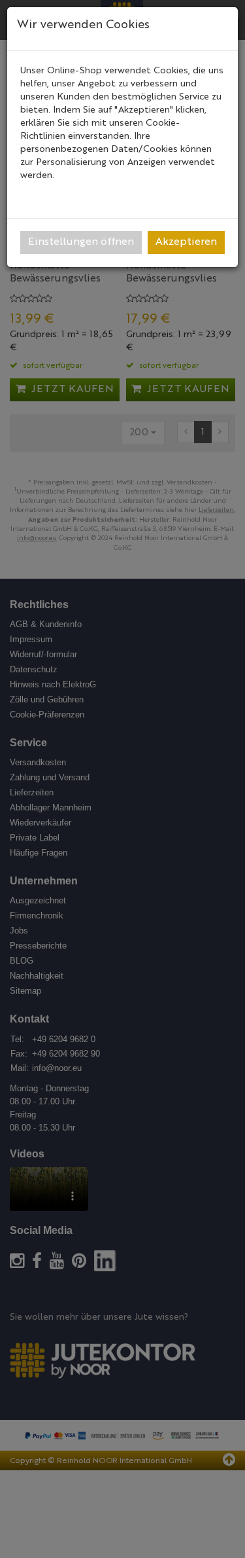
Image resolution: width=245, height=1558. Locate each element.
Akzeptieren (186, 242)
